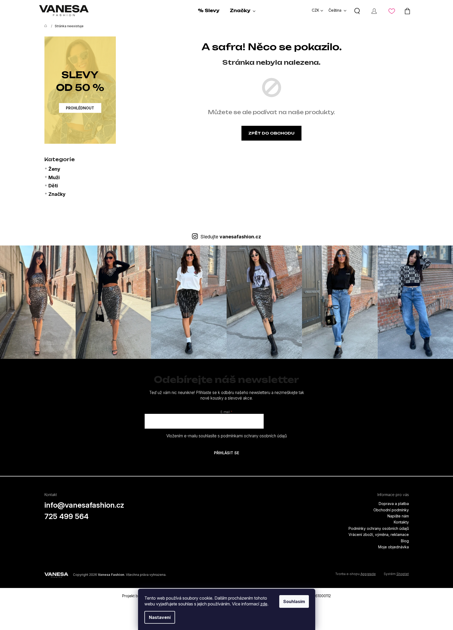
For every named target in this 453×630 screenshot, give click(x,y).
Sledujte (230, 236)
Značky (57, 194)
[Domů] (44, 26)
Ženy (54, 169)
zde (263, 603)
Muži (54, 177)
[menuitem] (209, 10)
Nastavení (160, 617)
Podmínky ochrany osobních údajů (379, 528)
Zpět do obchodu (271, 133)
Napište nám (398, 516)
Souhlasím (294, 601)
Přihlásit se (226, 453)
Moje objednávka (393, 547)
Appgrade (368, 574)
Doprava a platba (394, 503)
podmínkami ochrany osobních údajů (254, 435)
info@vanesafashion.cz (84, 505)
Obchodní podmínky (391, 510)
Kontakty (401, 522)
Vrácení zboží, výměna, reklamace (379, 534)
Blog (405, 541)
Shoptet (402, 574)
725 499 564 (66, 516)
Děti (53, 185)
